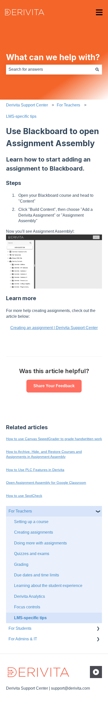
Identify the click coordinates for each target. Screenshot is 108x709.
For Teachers (68, 105)
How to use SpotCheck (24, 496)
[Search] (97, 69)
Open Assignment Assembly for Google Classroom (46, 483)
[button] (98, 511)
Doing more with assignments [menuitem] (40, 543)
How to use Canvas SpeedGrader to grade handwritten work (54, 439)
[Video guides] (96, 672)
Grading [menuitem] (21, 564)
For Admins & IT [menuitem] (23, 639)
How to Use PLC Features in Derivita (35, 470)
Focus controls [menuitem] (27, 607)
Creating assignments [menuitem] (33, 532)
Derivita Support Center (27, 105)
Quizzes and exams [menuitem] (31, 554)
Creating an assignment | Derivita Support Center (54, 328)
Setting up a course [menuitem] (31, 522)
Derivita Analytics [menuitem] (29, 596)
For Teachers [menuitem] (20, 511)
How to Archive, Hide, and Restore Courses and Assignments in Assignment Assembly (44, 454)
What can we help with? (53, 57)
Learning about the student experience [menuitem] (48, 585)
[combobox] (49, 69)
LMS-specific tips (21, 116)
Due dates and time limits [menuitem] (36, 575)
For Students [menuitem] (20, 628)
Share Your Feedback (54, 386)
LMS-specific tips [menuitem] (30, 618)
